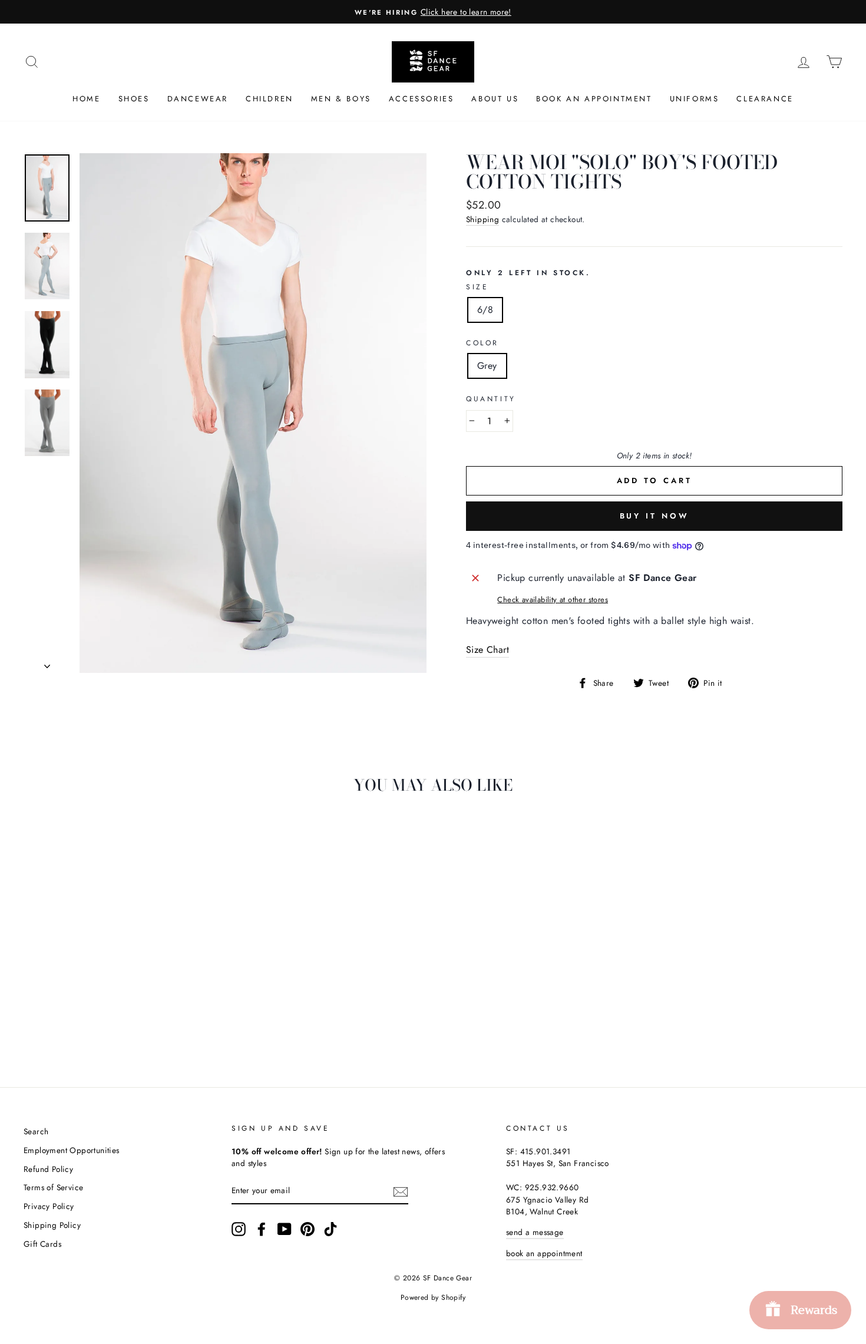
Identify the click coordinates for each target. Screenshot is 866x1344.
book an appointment (544, 1253)
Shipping (482, 219)
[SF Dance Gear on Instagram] (239, 1229)
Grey (487, 365)
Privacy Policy (49, 1206)
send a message (535, 1232)
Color (482, 343)
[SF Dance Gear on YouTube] (284, 1229)
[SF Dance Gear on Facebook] (261, 1229)
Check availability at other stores (552, 599)
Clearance (764, 98)
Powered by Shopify (433, 1297)
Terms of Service (53, 1187)
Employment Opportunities (72, 1150)
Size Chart (487, 649)
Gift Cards (42, 1244)
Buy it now (654, 515)
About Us (494, 98)
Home (86, 98)
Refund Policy (48, 1169)
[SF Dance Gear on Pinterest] (307, 1229)
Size (477, 287)
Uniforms (694, 98)
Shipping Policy (52, 1225)
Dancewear (197, 98)
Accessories (421, 98)
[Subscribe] (400, 1191)
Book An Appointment (594, 98)
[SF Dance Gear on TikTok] (330, 1229)
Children (269, 98)
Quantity (491, 399)
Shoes (134, 98)
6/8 (485, 309)
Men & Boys (341, 98)
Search (36, 1131)
